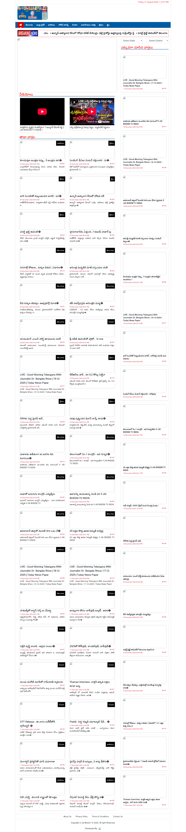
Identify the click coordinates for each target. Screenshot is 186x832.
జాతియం (51, 24)
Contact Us (118, 816)
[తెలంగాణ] (42, 256)
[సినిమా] (92, 327)
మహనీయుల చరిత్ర (88, 24)
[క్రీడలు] (92, 149)
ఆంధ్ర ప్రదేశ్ (40, 24)
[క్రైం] (92, 185)
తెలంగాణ (29, 24)
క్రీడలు (101, 24)
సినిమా (74, 24)
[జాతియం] (42, 149)
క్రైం (108, 24)
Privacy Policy (82, 816)
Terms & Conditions (100, 816)
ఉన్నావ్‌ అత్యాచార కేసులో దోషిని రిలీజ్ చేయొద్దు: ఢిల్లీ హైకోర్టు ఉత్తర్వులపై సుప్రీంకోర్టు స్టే (79, 33)
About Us (67, 816)
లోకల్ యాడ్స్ (64, 24)
